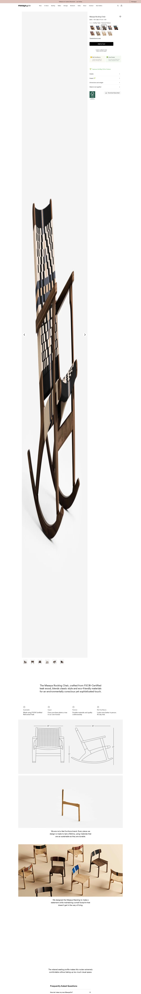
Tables (59, 5)
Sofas (79, 5)
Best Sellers (99, 5)
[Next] (85, 334)
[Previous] (24, 334)
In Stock (46, 5)
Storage (66, 5)
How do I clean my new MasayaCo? (61, 992)
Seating (53, 5)
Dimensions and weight (96, 82)
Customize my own (95, 38)
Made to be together (95, 87)
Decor (84, 5)
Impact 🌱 (92, 78)
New (40, 5)
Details (92, 74)
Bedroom (72, 5)
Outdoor (91, 5)
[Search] (117, 5)
